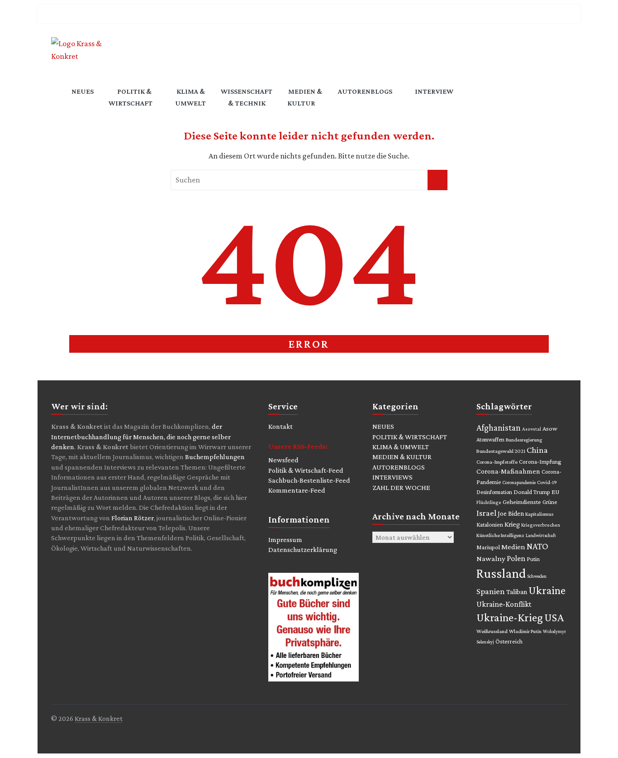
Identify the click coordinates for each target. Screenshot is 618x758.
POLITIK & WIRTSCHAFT (409, 437)
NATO (537, 546)
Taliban (516, 591)
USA (554, 617)
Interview (434, 91)
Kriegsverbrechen (540, 525)
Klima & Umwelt (190, 97)
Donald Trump (531, 492)
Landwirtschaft (541, 535)
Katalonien (489, 524)
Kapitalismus (539, 514)
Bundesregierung (524, 440)
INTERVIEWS (392, 477)
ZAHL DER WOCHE (401, 487)
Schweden (537, 576)
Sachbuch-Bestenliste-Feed (309, 480)
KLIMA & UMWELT (400, 447)
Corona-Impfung (540, 461)
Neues (82, 91)
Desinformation (494, 492)
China (537, 450)
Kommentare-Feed (296, 490)
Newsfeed (283, 460)
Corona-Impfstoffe (497, 462)
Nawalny (490, 558)
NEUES (383, 426)
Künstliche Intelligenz (500, 535)
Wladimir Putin (525, 631)
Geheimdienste (522, 502)
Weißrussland (492, 631)
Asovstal (531, 429)
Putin (533, 559)
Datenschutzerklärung (302, 549)
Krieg (512, 524)
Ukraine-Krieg (509, 617)
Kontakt (280, 426)
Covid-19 (547, 482)
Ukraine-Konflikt (503, 604)
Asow (549, 428)
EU (555, 491)
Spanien (490, 591)
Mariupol (488, 547)
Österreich (509, 641)
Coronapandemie (519, 482)
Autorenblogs (365, 91)
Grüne (549, 502)
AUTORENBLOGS (398, 467)
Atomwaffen (490, 439)
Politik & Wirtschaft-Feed (305, 470)
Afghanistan (498, 427)
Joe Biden (511, 513)
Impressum (285, 539)
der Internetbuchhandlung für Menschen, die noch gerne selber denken (141, 436)
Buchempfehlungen (215, 457)
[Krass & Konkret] (58, 98)
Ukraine (547, 590)
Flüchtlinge (488, 502)
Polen (516, 558)
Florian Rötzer (132, 518)
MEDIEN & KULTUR (402, 457)
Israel (486, 513)
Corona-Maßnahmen (508, 471)
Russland (501, 573)
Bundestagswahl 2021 (500, 451)
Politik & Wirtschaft (130, 97)
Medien (513, 546)
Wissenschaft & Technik (246, 97)
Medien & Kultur (304, 97)
